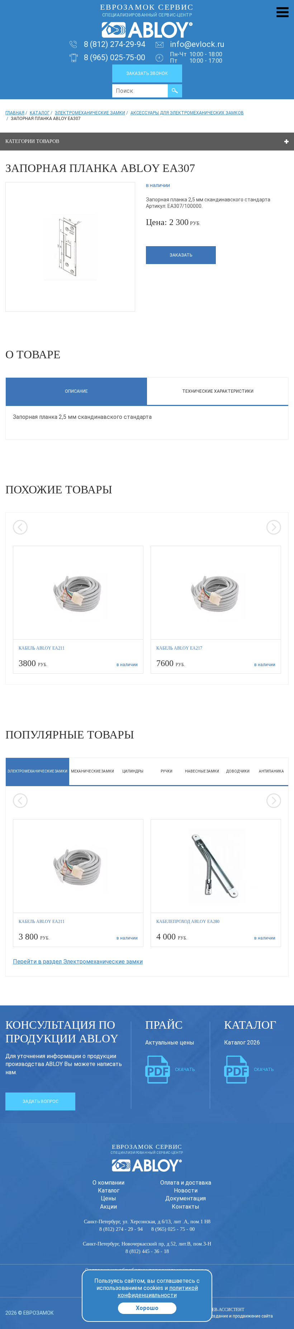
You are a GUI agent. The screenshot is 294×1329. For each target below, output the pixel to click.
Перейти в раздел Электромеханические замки (78, 961)
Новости (186, 1190)
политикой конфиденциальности (158, 1292)
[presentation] (20, 527)
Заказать (181, 255)
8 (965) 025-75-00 (114, 57)
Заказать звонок (147, 73)
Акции (108, 1206)
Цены (108, 1198)
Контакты (185, 1206)
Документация (185, 1198)
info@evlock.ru (197, 44)
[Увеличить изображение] (70, 246)
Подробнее (78, 609)
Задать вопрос (40, 1101)
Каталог (108, 1190)
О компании (108, 1182)
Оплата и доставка (185, 1182)
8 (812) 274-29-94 (114, 44)
